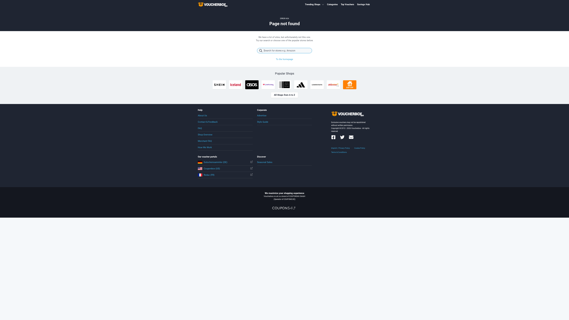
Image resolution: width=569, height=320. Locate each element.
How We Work (205, 147)
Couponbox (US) (212, 168)
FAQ (200, 128)
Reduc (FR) (209, 175)
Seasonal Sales (264, 162)
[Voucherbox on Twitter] (342, 138)
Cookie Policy (359, 148)
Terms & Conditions (339, 152)
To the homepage (284, 59)
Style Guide (262, 122)
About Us (202, 115)
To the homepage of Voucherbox (212, 4)
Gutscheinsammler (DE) (215, 162)
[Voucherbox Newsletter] (351, 138)
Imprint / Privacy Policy (340, 148)
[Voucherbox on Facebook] (333, 138)
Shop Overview (205, 134)
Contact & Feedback (208, 122)
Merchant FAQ (205, 141)
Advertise (261, 115)
